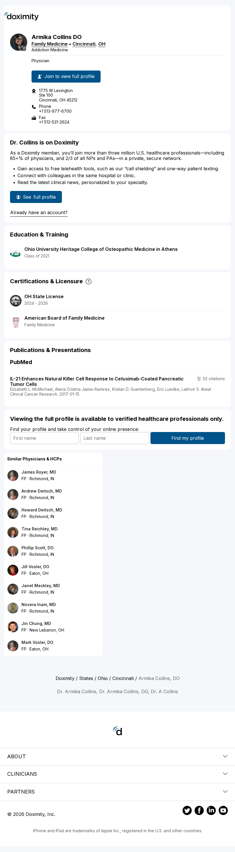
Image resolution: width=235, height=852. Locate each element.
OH (101, 44)
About (16, 756)
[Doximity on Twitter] (187, 811)
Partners (21, 792)
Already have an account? (39, 212)
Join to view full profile (69, 76)
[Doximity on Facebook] (199, 811)
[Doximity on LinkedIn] (211, 811)
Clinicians (22, 774)
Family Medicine (50, 44)
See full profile (39, 198)
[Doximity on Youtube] (223, 811)
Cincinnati (84, 44)
